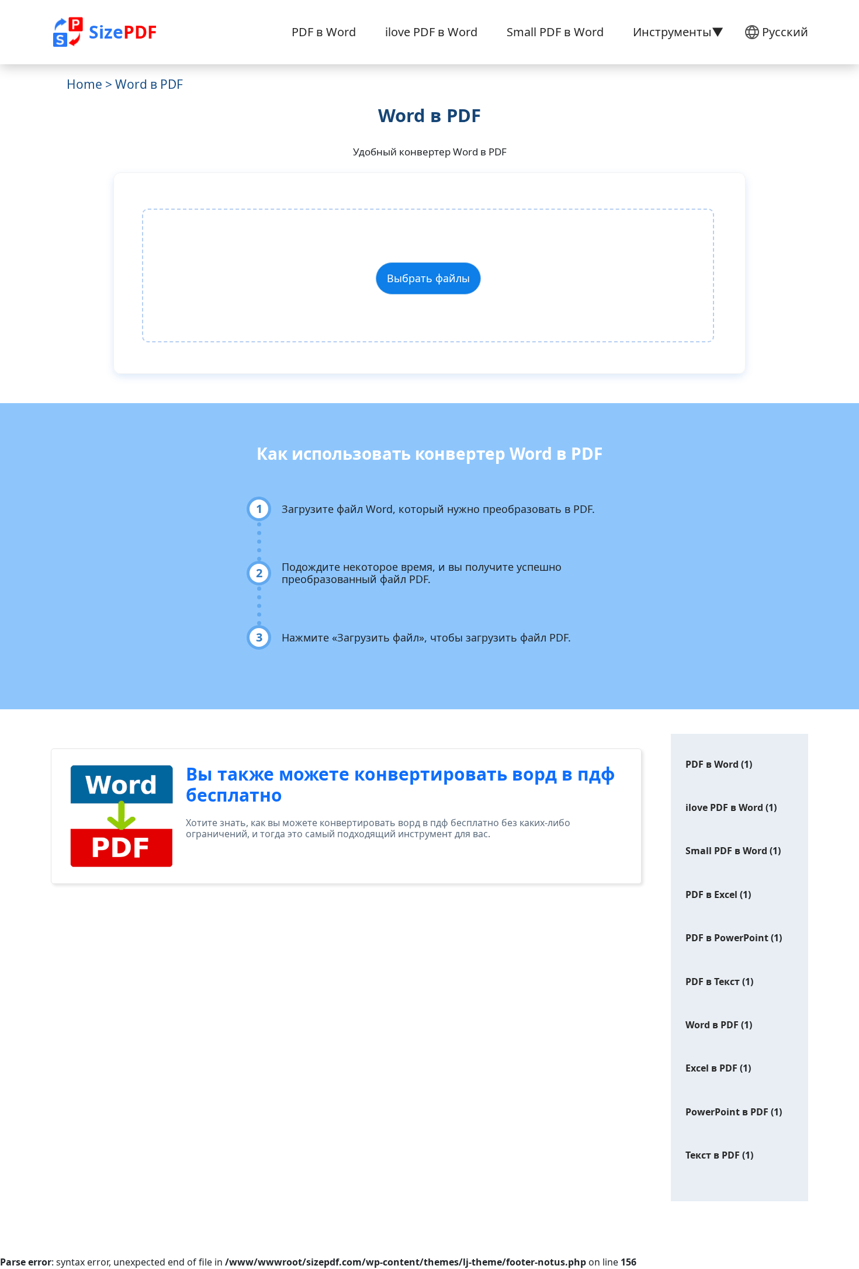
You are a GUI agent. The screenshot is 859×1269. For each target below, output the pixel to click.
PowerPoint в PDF (726, 1111)
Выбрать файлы (428, 278)
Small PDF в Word (555, 32)
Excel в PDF (711, 1068)
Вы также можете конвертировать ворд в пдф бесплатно (400, 784)
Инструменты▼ (678, 32)
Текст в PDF (712, 1155)
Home (84, 84)
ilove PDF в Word (431, 32)
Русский (785, 32)
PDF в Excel (711, 894)
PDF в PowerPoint (726, 937)
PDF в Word (324, 32)
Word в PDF (712, 1024)
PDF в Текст (712, 981)
